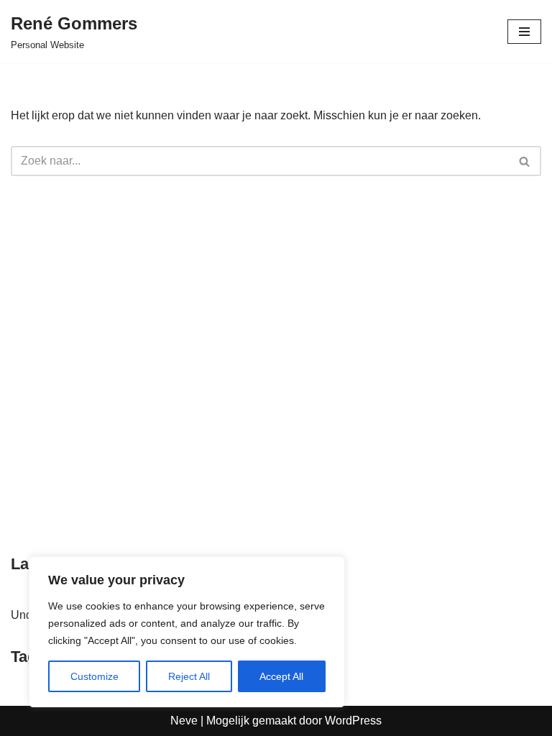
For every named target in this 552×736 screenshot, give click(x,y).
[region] (187, 631)
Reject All (189, 676)
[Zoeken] (525, 161)
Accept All (281, 676)
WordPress (353, 720)
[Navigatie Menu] (524, 31)
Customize (94, 676)
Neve (184, 720)
